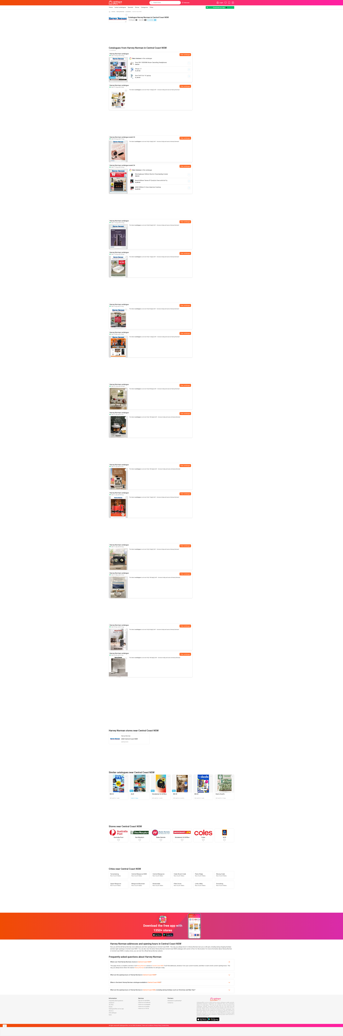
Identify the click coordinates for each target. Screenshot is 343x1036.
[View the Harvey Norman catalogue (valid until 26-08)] (118, 559)
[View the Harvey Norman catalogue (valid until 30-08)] (118, 266)
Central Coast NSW (144, 962)
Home (111, 7)
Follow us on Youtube (143, 1006)
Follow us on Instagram (144, 1004)
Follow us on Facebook (144, 1002)
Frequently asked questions (116, 1000)
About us (111, 1010)
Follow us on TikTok (143, 1008)
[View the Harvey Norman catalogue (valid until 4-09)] (118, 346)
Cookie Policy (165, 1025)
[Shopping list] (232, 2)
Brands (110, 1006)
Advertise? (111, 1002)
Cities (151, 7)
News (110, 1014)
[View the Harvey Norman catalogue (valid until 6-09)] (118, 99)
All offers (111, 1004)
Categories (144, 7)
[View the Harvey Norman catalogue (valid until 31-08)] (118, 236)
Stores (137, 7)
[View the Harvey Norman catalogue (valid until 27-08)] (118, 151)
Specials (130, 7)
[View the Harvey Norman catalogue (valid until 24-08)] (118, 181)
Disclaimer (138, 1025)
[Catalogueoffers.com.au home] (115, 2)
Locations (128, 11)
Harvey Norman (120, 11)
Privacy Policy (157, 1025)
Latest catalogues (120, 7)
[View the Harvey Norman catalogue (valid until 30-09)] (118, 398)
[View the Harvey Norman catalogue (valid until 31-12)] (118, 427)
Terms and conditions (147, 1025)
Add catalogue (112, 1012)
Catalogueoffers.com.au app (116, 1008)
